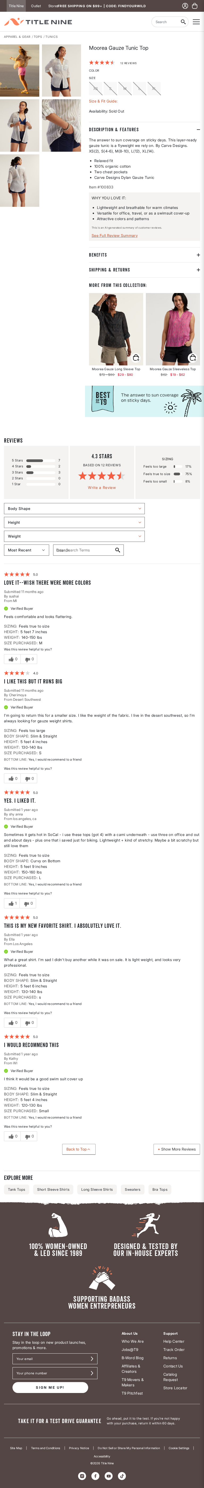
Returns (170, 1357)
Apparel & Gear (17, 37)
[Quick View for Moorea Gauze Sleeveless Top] (173, 329)
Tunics (51, 37)
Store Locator (175, 1388)
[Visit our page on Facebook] (95, 1476)
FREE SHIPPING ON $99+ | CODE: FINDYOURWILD (102, 6)
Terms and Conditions (45, 1448)
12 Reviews (128, 63)
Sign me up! (50, 1387)
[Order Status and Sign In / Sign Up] (185, 6)
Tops (38, 37)
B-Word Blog (133, 1357)
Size (92, 78)
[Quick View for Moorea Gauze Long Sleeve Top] (116, 329)
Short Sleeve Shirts (53, 1189)
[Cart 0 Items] (194, 6)
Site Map (16, 1448)
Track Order (174, 1349)
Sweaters (133, 1189)
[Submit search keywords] (183, 22)
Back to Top (76, 1149)
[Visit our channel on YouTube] (109, 1476)
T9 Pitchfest (132, 1393)
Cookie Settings (179, 1448)
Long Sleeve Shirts (97, 1189)
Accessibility (102, 1456)
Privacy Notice (79, 1448)
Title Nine (16, 6)
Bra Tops (159, 1189)
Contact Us (173, 1366)
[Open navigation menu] (196, 21)
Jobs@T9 (130, 1349)
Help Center (173, 1341)
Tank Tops (16, 1189)
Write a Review (102, 487)
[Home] (38, 22)
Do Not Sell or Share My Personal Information (129, 1448)
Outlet (36, 6)
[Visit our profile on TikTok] (122, 1476)
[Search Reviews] (117, 550)
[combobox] (164, 22)
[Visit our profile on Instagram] (82, 1476)
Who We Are (133, 1341)
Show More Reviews (178, 1149)
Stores (53, 6)
